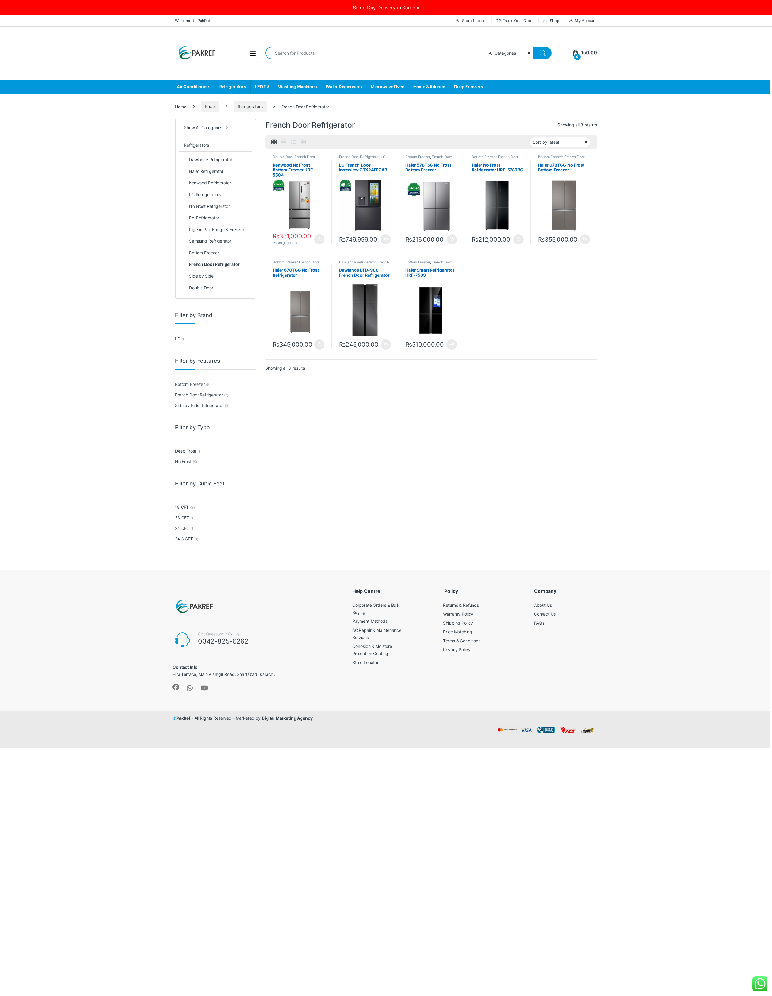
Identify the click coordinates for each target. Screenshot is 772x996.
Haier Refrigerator (206, 171)
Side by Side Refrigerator (199, 405)
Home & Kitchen (429, 86)
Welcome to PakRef (192, 20)
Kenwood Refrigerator (210, 182)
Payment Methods (370, 621)
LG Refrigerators (205, 194)
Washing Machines (297, 86)
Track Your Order (518, 20)
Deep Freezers (468, 86)
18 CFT (182, 507)
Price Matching (457, 631)
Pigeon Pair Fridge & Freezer (216, 229)
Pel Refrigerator (204, 217)
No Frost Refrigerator (209, 206)
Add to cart (319, 239)
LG (177, 338)
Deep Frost (185, 450)
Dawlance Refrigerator (357, 262)
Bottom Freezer (417, 156)
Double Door (283, 156)
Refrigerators (232, 86)
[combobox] (375, 53)
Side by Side (201, 275)
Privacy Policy (456, 649)
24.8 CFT (184, 538)
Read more (451, 344)
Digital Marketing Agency (287, 718)
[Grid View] (274, 142)
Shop (554, 20)
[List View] (293, 142)
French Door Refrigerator (359, 156)
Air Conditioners (193, 86)
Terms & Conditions (461, 640)
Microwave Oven (388, 86)
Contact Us (545, 613)
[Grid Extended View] (283, 142)
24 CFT (182, 528)
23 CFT (182, 517)
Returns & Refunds (461, 605)
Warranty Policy (458, 613)
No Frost (183, 461)
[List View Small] (303, 142)
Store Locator (474, 20)
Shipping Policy (458, 622)
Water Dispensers (344, 86)
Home (180, 106)
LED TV (262, 86)
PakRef (183, 718)
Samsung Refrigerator (210, 240)
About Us (543, 605)
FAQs (539, 622)
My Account (586, 20)
